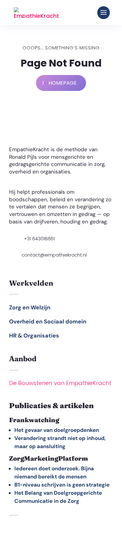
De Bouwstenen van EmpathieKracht (60, 383)
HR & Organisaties (34, 335)
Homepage (62, 83)
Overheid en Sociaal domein (47, 321)
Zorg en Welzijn (29, 307)
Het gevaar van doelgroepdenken (56, 430)
